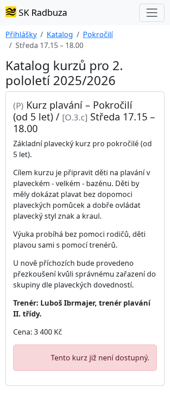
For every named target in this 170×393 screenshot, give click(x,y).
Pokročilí (98, 34)
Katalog (60, 34)
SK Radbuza (41, 12)
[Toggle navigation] (152, 13)
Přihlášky (21, 34)
